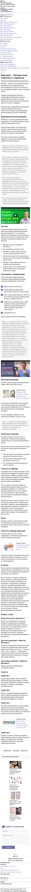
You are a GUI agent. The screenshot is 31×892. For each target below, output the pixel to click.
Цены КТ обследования (7, 64)
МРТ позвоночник (6, 26)
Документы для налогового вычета (11, 872)
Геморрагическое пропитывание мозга (22, 547)
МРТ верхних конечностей (8, 22)
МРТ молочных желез (7, 24)
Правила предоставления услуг (9, 870)
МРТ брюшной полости (7, 28)
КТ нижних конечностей (7, 58)
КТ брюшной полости (7, 54)
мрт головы (4, 18)
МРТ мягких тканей (6, 35)
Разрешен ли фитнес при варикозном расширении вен (15, 788)
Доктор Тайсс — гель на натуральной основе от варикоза (15, 803)
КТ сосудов (4, 45)
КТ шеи (2, 47)
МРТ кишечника (5, 29)
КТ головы (3, 43)
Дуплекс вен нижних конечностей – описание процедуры (15, 819)
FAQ (1, 868)
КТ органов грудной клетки (9, 51)
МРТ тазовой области (7, 31)
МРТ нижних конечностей (8, 33)
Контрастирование (6, 39)
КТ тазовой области (6, 56)
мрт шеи (3, 20)
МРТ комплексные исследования (10, 37)
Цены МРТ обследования (8, 66)
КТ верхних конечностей (8, 49)
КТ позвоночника (5, 52)
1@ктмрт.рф (4, 880)
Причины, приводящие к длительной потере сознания (15, 773)
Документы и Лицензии (7, 866)
